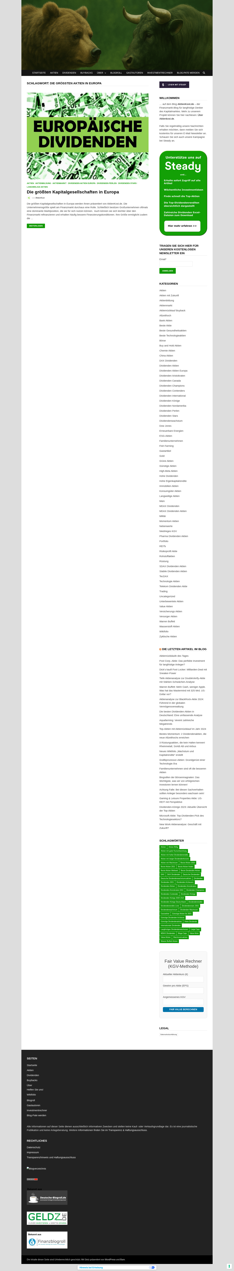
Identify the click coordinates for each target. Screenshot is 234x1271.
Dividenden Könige (169, 400)
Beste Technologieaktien (172, 335)
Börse (162, 340)
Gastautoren (134, 73)
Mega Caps (182, 933)
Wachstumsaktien (180, 937)
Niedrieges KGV (168, 531)
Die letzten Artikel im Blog (184, 649)
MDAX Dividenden (169, 506)
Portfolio (163, 541)
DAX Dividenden (168, 360)
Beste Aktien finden (185, 867)
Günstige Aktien (167, 466)
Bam (122, 1259)
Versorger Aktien (168, 616)
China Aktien (166, 355)
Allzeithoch (165, 315)
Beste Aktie (165, 325)
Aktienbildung (43, 183)
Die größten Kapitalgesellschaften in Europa (73, 191)
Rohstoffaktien (167, 556)
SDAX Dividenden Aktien (172, 566)
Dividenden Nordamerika (172, 405)
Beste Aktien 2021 (168, 867)
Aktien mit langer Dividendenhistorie (175, 859)
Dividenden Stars (127, 183)
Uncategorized (167, 596)
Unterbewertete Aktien (171, 601)
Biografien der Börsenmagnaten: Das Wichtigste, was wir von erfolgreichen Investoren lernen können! (179, 781)
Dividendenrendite (195, 902)
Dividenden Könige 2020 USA (172, 898)
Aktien (54, 73)
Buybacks (86, 73)
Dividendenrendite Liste (170, 906)
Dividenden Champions (172, 385)
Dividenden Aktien (169, 365)
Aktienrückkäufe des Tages (173, 656)
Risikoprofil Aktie (168, 551)
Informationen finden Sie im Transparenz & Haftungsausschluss (112, 1130)
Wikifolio (163, 631)
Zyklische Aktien (168, 636)
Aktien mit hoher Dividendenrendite (174, 855)
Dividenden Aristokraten (172, 375)
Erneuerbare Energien (171, 431)
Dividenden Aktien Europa (81, 183)
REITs (162, 546)
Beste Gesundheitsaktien (172, 330)
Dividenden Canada (170, 380)
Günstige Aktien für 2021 (181, 914)
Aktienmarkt (59, 183)
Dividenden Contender (169, 894)
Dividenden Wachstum (189, 910)
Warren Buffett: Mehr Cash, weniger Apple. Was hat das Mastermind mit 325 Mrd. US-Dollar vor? (182, 691)
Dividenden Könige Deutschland (173, 902)
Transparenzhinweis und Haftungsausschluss (51, 1157)
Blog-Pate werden (188, 73)
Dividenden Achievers (185, 882)
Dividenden (69, 73)
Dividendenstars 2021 (190, 906)
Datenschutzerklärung (168, 1034)
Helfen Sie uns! (35, 1089)
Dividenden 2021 (167, 882)
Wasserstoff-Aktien (169, 626)
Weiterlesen (37, 226)
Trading (163, 591)
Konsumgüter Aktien (170, 491)
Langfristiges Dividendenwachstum (174, 929)
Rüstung (163, 561)
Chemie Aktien (167, 350)
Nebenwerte (166, 526)
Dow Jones (165, 426)
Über (100, 73)
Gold (162, 456)
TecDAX (163, 576)
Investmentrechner (160, 73)
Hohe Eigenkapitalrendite (173, 481)
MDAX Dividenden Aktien (173, 511)
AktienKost (40, 198)
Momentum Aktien (169, 521)
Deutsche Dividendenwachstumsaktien (176, 878)
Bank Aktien (165, 320)
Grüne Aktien (166, 461)
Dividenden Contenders (172, 390)
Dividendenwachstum (171, 421)
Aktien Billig (173, 847)
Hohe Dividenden (168, 476)
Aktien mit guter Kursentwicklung (174, 851)
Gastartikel (165, 451)
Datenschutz (33, 1147)
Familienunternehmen (171, 441)
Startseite (39, 73)
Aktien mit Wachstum (169, 863)
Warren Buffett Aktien (169, 941)
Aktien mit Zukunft (169, 295)
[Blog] (36, 1168)
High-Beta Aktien (168, 471)
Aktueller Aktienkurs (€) (175, 974)
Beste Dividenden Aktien (190, 871)
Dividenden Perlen (107, 183)
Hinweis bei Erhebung (91, 1267)
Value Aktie (194, 933)
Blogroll (116, 73)
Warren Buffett (167, 621)
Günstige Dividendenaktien (171, 921)
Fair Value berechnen (183, 1009)
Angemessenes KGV (174, 997)
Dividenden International (172, 395)
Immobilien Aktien (168, 486)
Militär (162, 516)
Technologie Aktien (169, 581)
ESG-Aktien (165, 436)
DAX (162, 874)
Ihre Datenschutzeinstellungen (127, 1267)
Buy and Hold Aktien (170, 345)
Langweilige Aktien (37, 187)
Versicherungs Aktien (170, 611)
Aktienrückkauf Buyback (172, 310)
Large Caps (195, 929)
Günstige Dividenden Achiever (172, 918)
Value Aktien (166, 606)
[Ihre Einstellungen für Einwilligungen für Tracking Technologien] (229, 1266)
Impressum (33, 1152)
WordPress (110, 1259)
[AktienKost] (117, 34)
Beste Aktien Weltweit (169, 871)
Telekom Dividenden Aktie (173, 586)
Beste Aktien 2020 (188, 863)
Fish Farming (166, 446)
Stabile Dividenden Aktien (173, 571)
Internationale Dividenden (171, 925)
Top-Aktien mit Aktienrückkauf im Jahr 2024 (182, 729)
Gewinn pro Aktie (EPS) (175, 985)
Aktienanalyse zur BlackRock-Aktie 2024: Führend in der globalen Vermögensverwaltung (181, 703)
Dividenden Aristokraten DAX (172, 890)
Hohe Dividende (191, 921)
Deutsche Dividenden (191, 874)
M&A (162, 501)
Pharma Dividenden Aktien (173, 536)
